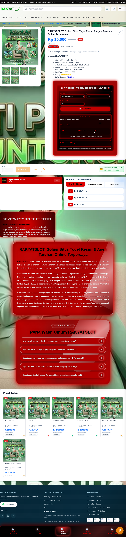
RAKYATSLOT (7, 17)
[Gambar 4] (33, 71)
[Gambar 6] (15, 80)
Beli (35, 169)
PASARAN (64, 93)
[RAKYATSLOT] (10, 8)
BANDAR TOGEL (85, 2)
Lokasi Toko (48, 504)
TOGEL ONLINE (99, 2)
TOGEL (74, 2)
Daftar (63, 534)
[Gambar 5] (6, 80)
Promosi (13, 533)
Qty (3, 166)
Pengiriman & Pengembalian (98, 507)
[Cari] (26, 9)
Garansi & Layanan (94, 515)
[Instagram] (8, 516)
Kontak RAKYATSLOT (52, 500)
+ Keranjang (23, 169)
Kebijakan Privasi (94, 500)
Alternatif (87, 533)
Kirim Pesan (10, 504)
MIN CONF (64, 100)
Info (57, 180)
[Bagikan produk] (120, 32)
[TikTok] (13, 516)
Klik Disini (70, 77)
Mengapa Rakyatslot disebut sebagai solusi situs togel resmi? (49, 341)
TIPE (88, 93)
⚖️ (114, 9)
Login (38, 533)
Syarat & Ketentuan (95, 497)
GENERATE (85, 109)
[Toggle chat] (120, 530)
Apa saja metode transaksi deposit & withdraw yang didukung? (50, 366)
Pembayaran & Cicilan (96, 511)
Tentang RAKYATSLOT (53, 497)
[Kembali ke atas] (120, 524)
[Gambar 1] (6, 71)
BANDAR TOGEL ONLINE (116, 2)
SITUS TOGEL (21, 17)
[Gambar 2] (15, 71)
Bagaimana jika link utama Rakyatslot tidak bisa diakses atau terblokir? (53, 375)
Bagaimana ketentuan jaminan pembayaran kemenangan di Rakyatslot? (53, 358)
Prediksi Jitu (114, 184)
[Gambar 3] (24, 71)
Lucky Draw (75, 184)
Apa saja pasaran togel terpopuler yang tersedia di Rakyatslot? (50, 349)
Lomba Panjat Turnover (95, 184)
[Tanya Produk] (43, 169)
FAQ (45, 507)
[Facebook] (2, 516)
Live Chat (112, 533)
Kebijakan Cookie (94, 504)
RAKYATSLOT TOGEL (71, 17)
